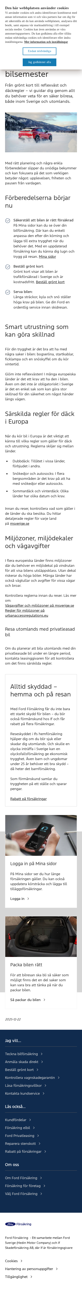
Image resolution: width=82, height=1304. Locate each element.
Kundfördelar (15, 1120)
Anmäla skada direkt (21, 1062)
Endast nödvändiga (39, 51)
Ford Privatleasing (19, 1135)
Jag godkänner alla (39, 62)
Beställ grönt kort (50, 282)
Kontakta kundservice (22, 1093)
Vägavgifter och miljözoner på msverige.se (39, 605)
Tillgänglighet (16, 1276)
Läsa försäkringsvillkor (23, 1085)
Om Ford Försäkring (21, 1178)
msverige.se (19, 523)
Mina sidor (47, 256)
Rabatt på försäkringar (28, 799)
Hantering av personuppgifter (29, 1269)
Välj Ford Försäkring (21, 1193)
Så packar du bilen (25, 1000)
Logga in (17, 898)
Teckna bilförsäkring (21, 1054)
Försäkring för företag (23, 1186)
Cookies (11, 1261)
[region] (41, 34)
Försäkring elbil (17, 1127)
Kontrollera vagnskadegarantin (30, 1077)
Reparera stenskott (20, 1143)
